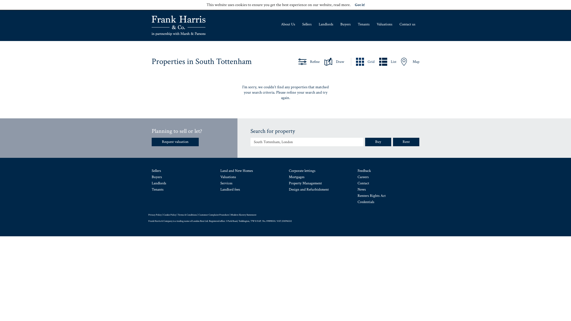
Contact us (407, 24)
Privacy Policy (155, 214)
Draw (340, 61)
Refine (315, 61)
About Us (288, 24)
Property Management (305, 183)
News (362, 189)
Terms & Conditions (187, 214)
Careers (363, 177)
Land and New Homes (236, 170)
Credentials (366, 202)
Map (416, 61)
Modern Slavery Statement (243, 214)
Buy (378, 141)
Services (226, 183)
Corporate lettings (302, 170)
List (393, 61)
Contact (363, 183)
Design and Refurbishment (309, 189)
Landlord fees (230, 189)
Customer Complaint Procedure (214, 214)
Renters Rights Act (372, 195)
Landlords (326, 24)
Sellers (307, 24)
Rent (406, 141)
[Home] (178, 26)
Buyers (345, 24)
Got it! (360, 4)
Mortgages (296, 177)
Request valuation (175, 141)
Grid (371, 61)
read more (341, 4)
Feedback (364, 170)
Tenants (364, 24)
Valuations (384, 24)
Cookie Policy (169, 214)
